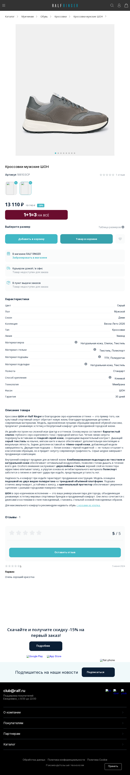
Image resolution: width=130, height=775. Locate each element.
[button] (55, 153)
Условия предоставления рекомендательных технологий (54, 771)
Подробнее (43, 646)
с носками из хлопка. (88, 505)
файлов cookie (58, 768)
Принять (113, 766)
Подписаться (95, 672)
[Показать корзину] (126, 6)
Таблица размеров (110, 227)
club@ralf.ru (14, 690)
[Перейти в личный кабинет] (119, 6)
